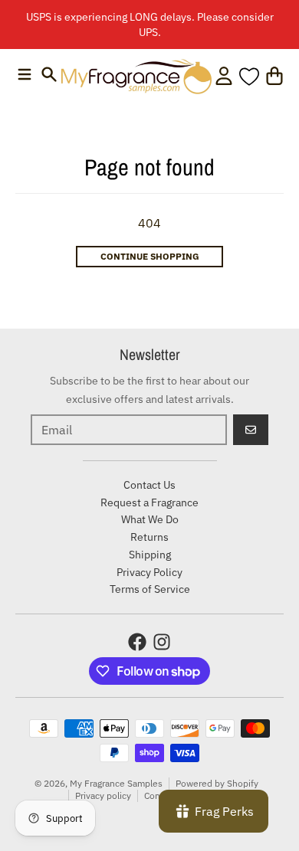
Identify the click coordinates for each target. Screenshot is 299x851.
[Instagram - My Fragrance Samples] (162, 642)
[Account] (224, 76)
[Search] (49, 74)
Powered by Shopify (217, 783)
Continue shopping (149, 256)
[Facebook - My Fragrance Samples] (137, 642)
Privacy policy (103, 795)
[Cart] (274, 76)
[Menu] (24, 74)
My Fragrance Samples (116, 783)
